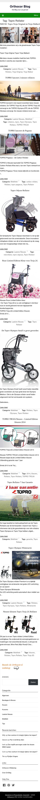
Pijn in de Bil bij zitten (17, 740)
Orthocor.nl (10, 797)
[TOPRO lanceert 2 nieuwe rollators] (20, 100)
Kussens (5, 709)
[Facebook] (4, 785)
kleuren (34, 473)
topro (17, 122)
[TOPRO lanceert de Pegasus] (20, 155)
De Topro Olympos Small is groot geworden (20, 330)
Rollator (7, 184)
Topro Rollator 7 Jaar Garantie (20, 482)
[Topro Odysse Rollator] (20, 233)
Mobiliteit (28, 119)
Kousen (4, 705)
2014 (28, 473)
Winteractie (31, 605)
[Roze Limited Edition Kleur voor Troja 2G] (20, 297)
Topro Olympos (26, 122)
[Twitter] (13, 785)
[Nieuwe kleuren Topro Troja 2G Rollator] (20, 634)
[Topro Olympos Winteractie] (20, 579)
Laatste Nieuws (18, 69)
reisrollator (8, 254)
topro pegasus (16, 184)
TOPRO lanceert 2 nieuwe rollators (20, 78)
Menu (36, 15)
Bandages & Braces (9, 700)
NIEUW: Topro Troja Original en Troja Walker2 (20, 24)
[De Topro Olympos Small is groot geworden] (20, 386)
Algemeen (5, 695)
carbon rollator (31, 181)
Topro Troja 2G (28, 655)
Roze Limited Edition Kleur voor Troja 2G (20, 260)
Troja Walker (28, 71)
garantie (29, 539)
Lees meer (4, 66)
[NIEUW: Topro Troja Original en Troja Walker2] (20, 42)
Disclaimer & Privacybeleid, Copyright (17, 795)
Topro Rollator (28, 184)
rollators (11, 122)
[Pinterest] (9, 785)
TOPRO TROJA (23, 124)
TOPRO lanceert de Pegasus (20, 130)
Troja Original (17, 71)
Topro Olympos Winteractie (20, 548)
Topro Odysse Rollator (20, 190)
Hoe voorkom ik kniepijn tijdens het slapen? (22, 735)
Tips (3, 723)
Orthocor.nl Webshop (9, 768)
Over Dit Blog (6, 772)
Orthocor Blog (20, 6)
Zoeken (5, 677)
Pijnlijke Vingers (12, 756)
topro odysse (18, 254)
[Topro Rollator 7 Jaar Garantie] (20, 520)
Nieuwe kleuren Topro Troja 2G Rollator (20, 611)
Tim (3, 756)
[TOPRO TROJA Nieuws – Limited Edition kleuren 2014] (20, 447)
